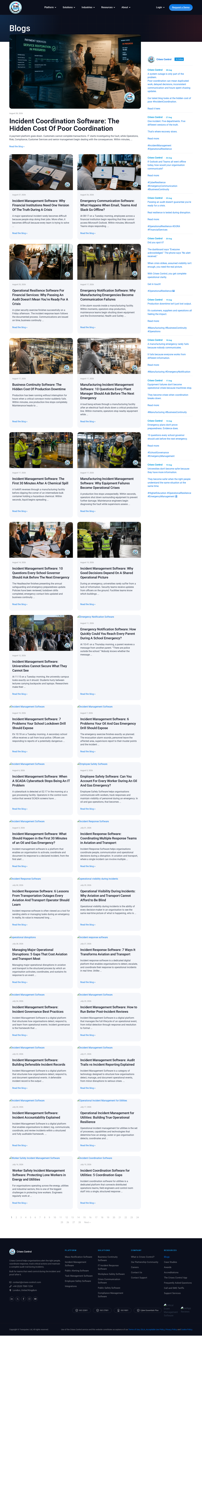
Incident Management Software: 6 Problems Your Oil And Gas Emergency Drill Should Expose (108, 723)
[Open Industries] (94, 7)
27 (73, 1222)
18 (102, 1217)
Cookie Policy (186, 1329)
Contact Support (139, 1277)
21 (120, 1217)
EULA (143, 1329)
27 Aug (169, 117)
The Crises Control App (175, 1277)
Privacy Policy (171, 1329)
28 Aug (169, 70)
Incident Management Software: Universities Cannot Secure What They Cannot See (39, 666)
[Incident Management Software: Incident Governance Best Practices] (27, 994)
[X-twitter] (17, 1298)
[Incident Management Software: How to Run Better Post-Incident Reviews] (95, 994)
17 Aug (169, 381)
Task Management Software (79, 1276)
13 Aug (169, 465)
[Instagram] (29, 1298)
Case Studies (170, 1262)
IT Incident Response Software (108, 1267)
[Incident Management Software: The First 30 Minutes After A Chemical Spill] (41, 449)
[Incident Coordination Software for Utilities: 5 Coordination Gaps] (94, 1157)
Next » (87, 1222)
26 (68, 1222)
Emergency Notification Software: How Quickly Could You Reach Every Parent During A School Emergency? (108, 633)
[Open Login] (164, 7)
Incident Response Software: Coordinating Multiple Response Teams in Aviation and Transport (108, 838)
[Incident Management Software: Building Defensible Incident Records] (27, 1047)
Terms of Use (134, 1329)
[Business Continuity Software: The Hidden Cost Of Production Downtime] (41, 355)
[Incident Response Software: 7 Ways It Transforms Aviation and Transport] (92, 937)
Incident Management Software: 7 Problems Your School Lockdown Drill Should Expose (39, 723)
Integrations (71, 1286)
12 (66, 1217)
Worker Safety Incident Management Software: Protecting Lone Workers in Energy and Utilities (39, 1175)
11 (60, 1217)
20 (114, 1217)
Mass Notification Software (78, 1257)
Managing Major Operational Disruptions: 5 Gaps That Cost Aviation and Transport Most (39, 954)
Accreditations (171, 1272)
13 (72, 1217)
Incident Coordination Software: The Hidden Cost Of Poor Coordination (64, 124)
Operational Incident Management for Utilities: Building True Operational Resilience (107, 1117)
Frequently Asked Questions (178, 1283)
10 (55, 1217)
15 (84, 1217)
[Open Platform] (55, 7)
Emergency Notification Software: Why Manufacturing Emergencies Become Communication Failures (108, 295)
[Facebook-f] (23, 1298)
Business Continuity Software (108, 1259)
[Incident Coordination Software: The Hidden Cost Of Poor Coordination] (75, 71)
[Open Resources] (114, 7)
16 (90, 1217)
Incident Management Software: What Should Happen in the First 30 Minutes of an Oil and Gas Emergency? (39, 838)
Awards (167, 1267)
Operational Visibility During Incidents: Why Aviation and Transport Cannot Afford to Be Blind (107, 895)
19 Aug (169, 300)
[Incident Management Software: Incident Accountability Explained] (27, 1100)
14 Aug (169, 421)
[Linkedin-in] (11, 1298)
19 (108, 1217)
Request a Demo (181, 7)
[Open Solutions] (74, 7)
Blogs (167, 1257)
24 (137, 1217)
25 (62, 1222)
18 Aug (169, 340)
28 (79, 1222)
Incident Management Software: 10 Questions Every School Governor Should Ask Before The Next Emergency (40, 573)
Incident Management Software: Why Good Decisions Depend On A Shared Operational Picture (106, 573)
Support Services (172, 1293)
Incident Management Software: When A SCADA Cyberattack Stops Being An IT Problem (41, 781)
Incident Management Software (75, 1264)
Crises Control (155, 69)
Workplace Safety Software (111, 1274)
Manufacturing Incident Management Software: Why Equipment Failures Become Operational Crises (107, 483)
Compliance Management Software (110, 1295)
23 (131, 1217)
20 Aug (169, 239)
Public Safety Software (109, 1288)
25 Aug (169, 198)
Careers (135, 1267)
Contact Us (136, 1272)
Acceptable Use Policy (155, 1329)
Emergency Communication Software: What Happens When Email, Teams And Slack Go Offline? (108, 205)
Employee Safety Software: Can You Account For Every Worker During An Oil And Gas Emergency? (108, 781)
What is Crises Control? (142, 1257)
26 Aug (169, 158)
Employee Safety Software (78, 1281)
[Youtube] (35, 1298)
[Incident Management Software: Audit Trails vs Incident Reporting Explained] (95, 1047)
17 (96, 1217)
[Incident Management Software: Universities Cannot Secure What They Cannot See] (41, 632)
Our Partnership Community (144, 1262)
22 (126, 1217)
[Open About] (130, 7)
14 (78, 1217)
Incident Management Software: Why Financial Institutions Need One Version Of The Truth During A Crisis (40, 205)
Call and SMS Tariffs (174, 1288)
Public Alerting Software (77, 1270)
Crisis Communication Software (109, 1281)
